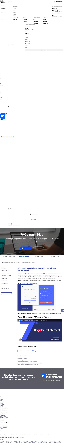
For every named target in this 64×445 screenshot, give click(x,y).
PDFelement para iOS (39, 256)
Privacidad (11, 434)
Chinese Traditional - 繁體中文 (29, 442)
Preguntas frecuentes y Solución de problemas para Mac (23, 262)
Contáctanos (2, 424)
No (28, 350)
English (2, 441)
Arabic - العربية (9, 441)
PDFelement (2, 404)
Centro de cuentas (11, 225)
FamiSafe (2, 405)
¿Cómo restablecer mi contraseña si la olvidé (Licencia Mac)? (27, 361)
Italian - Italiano (25, 441)
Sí (20, 350)
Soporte (2, 19)
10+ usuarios (33, 219)
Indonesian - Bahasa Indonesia (55, 442)
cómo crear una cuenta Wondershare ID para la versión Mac (43, 313)
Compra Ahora (38, 248)
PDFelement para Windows (9, 256)
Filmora (1, 399)
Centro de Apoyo (5, 288)
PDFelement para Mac (24, 256)
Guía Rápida (3, 268)
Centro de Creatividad (4, 412)
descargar (43, 312)
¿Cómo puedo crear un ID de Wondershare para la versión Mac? (28, 364)
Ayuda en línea (7, 262)
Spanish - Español (52, 441)
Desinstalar (50, 434)
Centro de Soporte (3, 427)
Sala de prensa (3, 12)
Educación (2, 420)
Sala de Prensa (2, 415)
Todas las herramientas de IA (7, 136)
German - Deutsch (43, 441)
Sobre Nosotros (3, 414)
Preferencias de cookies (17, 434)
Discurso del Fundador (4, 417)
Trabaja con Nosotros (4, 418)
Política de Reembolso (44, 434)
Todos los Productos (4, 408)
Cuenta (1, 428)
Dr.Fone (1, 403)
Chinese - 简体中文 (18, 442)
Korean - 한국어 (17, 441)
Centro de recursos (5, 270)
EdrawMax (2, 406)
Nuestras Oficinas (3, 416)
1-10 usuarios (34, 214)
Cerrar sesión (17, 225)
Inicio (2, 262)
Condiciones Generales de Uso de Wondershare (31, 434)
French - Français (34, 441)
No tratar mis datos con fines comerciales (7, 436)
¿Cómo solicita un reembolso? (22, 358)
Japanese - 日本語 (9, 442)
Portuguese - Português (42, 442)
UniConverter (2, 400)
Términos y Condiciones (4, 434)
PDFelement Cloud (55, 256)
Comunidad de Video (4, 426)
